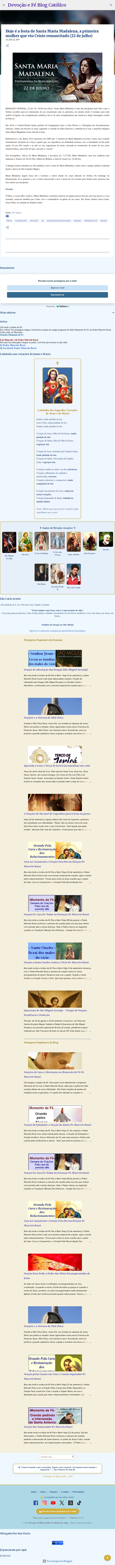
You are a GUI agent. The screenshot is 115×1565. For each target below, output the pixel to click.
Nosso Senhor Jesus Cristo (59, 221)
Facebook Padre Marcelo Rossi (19, 348)
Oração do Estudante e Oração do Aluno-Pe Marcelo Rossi (57, 1124)
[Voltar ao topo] (107, 1558)
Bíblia (9, 221)
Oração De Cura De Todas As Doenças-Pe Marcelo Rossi (56, 914)
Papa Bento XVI (90, 221)
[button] (7, 46)
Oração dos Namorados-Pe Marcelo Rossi (48, 1426)
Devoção (34, 221)
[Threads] (71, 1502)
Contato (65, 1491)
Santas (104, 221)
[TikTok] (79, 1502)
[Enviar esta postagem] (7, 217)
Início (33, 1491)
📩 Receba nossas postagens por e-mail (57, 1511)
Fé (43, 221)
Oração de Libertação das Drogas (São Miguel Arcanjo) (56, 669)
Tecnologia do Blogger (59, 1561)
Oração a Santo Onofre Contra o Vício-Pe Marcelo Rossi (56, 962)
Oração (77, 221)
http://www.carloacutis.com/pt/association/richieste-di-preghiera (58, 630)
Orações (53, 1491)
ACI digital (16, 213)
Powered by (50, 306)
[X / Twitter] (62, 1502)
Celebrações (21, 221)
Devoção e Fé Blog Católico (37, 5)
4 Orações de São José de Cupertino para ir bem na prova (57, 813)
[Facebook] (36, 1502)
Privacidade (78, 1491)
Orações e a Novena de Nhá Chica (43, 717)
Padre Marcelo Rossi (14, 345)
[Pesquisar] (70, 5)
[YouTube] (53, 1502)
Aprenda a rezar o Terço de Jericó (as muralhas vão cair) (57, 765)
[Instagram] (45, 1502)
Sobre (43, 1491)
